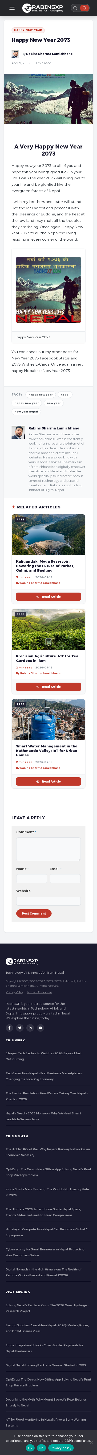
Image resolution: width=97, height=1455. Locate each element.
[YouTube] (40, 1028)
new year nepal (26, 411)
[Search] (84, 8)
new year (54, 403)
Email (55, 869)
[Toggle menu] (12, 8)
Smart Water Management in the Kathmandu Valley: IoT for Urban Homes (46, 750)
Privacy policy (61, 1448)
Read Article (51, 596)
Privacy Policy (14, 992)
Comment (26, 832)
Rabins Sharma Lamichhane (49, 54)
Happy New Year (28, 30)
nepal (65, 394)
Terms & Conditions (39, 992)
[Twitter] (20, 1028)
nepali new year (27, 403)
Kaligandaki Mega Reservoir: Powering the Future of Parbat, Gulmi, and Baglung (45, 566)
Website (23, 891)
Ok (30, 1448)
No (41, 1448)
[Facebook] (9, 1028)
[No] (91, 1442)
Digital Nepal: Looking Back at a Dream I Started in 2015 (46, 1365)
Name (22, 869)
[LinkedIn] (30, 1028)
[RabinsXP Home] (43, 8)
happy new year (40, 394)
